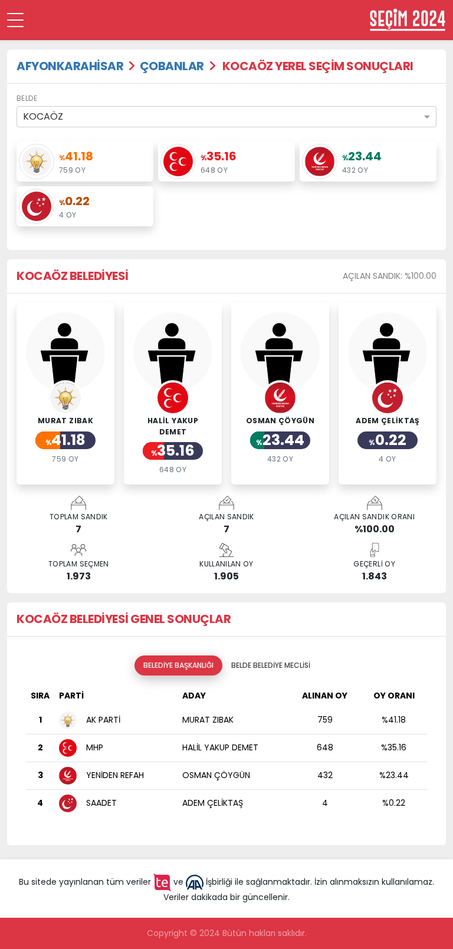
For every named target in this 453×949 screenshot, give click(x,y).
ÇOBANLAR (172, 66)
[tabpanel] (226, 755)
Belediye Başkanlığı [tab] (178, 665)
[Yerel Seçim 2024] (407, 20)
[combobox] (226, 117)
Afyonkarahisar (70, 66)
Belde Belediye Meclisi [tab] (270, 665)
